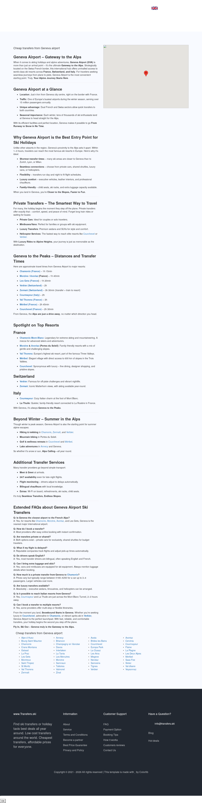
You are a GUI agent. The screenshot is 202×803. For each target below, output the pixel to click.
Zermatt (24, 386)
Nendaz (94, 659)
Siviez (128, 663)
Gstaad (25, 650)
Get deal (86, 8)
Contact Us (109, 750)
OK (2, 801)
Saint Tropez (27, 663)
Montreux (26, 659)
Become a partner (73, 740)
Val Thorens (26, 353)
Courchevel (89, 233)
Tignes (94, 666)
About (66, 724)
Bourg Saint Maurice (31, 640)
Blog (151, 733)
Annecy (44, 446)
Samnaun (61, 663)
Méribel (24, 358)
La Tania (60, 653)
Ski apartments (106, 8)
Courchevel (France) (31, 309)
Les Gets (25, 656)
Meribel (129, 656)
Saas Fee (130, 659)
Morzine (24, 275)
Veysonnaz (130, 669)
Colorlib (143, 772)
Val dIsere (130, 666)
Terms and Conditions (75, 734)
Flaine (128, 647)
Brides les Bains (99, 640)
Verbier (23, 381)
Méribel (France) (28, 304)
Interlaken (61, 650)
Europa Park (97, 647)
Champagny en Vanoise (68, 644)
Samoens (95, 663)
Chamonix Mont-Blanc (32, 337)
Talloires (60, 666)
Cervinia (129, 640)
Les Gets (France (29, 280)
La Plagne (130, 650)
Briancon (60, 640)
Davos (59, 647)
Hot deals (153, 740)
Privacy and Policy (73, 750)
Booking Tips (110, 734)
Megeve (95, 656)
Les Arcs (95, 653)
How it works (110, 740)
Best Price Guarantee (75, 745)
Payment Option (112, 729)
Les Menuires (63, 656)
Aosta (93, 637)
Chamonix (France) (30, 271)
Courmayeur (26, 398)
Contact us (127, 8)
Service (67, 729)
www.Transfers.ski (36, 8)
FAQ (105, 724)
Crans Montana (29, 647)
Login (142, 8)
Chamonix (46, 432)
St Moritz (25, 666)
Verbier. (23, 236)
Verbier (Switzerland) (31, 285)
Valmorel (60, 669)
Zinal (58, 672)
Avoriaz (34, 275)
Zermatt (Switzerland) (31, 290)
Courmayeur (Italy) (30, 294)
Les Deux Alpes (133, 653)
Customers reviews (114, 745)
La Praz (25, 653)
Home (72, 8)
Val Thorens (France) (31, 299)
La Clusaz (96, 650)
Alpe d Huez (27, 637)
